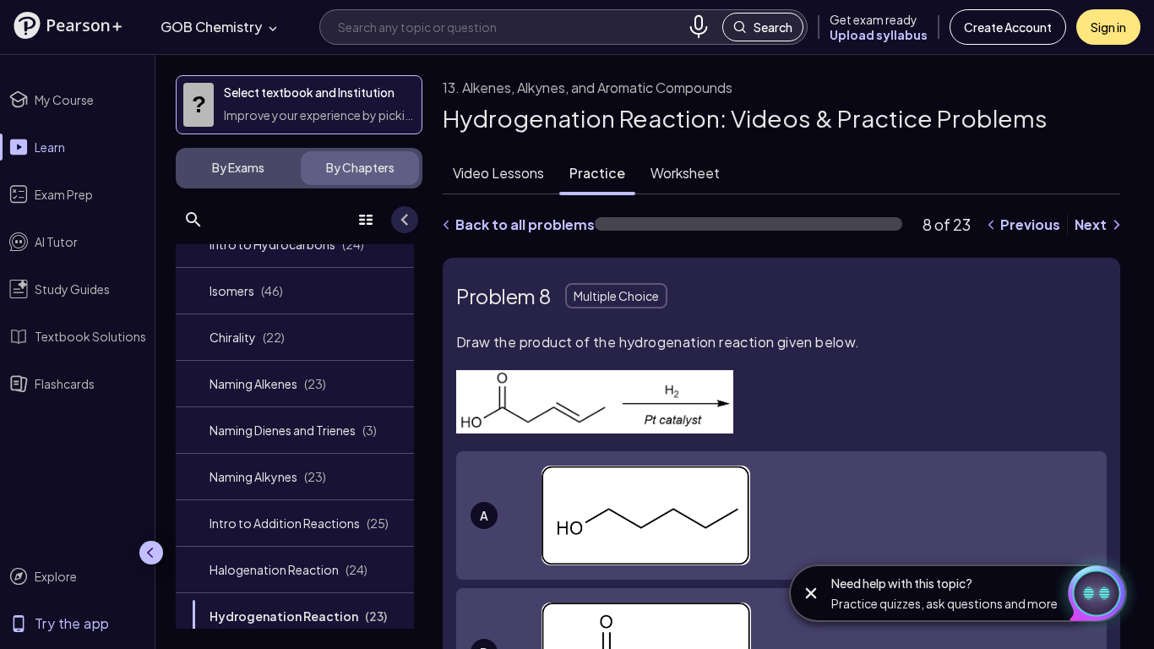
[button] (68, 25)
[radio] (781, 515)
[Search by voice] (698, 27)
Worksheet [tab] (685, 173)
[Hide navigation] (151, 552)
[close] (811, 593)
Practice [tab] (597, 173)
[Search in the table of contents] (193, 219)
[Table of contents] (366, 219)
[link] (295, 244)
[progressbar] (748, 224)
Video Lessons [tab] (498, 173)
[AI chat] (1090, 593)
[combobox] (509, 26)
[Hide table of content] (404, 219)
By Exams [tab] (238, 167)
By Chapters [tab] (360, 167)
